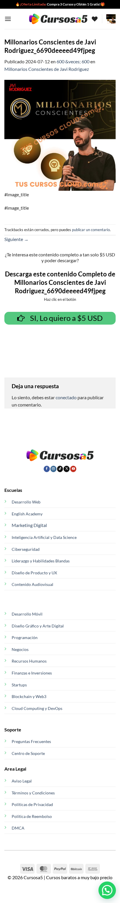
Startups (19, 684)
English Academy (27, 513)
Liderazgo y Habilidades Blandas (41, 560)
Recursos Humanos (29, 661)
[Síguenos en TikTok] (60, 469)
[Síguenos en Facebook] (47, 469)
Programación (25, 637)
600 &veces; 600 (73, 61)
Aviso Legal (22, 780)
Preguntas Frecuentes (31, 741)
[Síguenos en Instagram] (53, 469)
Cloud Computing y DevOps (37, 708)
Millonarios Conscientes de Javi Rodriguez (46, 69)
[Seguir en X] (66, 469)
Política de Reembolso (32, 816)
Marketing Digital (29, 525)
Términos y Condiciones (33, 792)
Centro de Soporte (28, 753)
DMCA (18, 827)
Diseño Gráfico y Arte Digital (38, 625)
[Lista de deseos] (95, 18)
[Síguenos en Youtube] (73, 469)
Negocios (20, 649)
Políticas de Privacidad (32, 804)
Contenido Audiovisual (32, 584)
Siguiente (16, 239)
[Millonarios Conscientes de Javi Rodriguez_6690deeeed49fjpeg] (60, 134)
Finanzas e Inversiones (32, 672)
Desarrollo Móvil (27, 613)
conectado (66, 397)
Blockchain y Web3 (29, 696)
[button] (7, 19)
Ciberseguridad (26, 549)
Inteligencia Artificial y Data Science (44, 537)
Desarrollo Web (26, 501)
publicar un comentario (91, 229)
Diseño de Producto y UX (34, 572)
